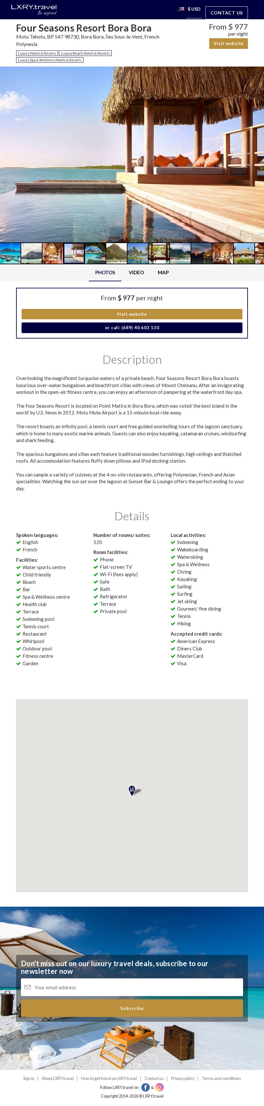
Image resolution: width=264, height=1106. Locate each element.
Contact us (227, 12)
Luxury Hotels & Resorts (37, 53)
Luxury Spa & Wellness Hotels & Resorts (49, 60)
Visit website (228, 43)
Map (163, 272)
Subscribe (132, 1008)
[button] (182, 10)
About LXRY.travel (58, 1078)
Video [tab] (136, 272)
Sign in (28, 1078)
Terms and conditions (221, 1078)
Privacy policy (182, 1078)
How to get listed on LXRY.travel (109, 1078)
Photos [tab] (105, 272)
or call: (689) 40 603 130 (132, 327)
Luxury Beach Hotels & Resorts (85, 53)
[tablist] (132, 272)
